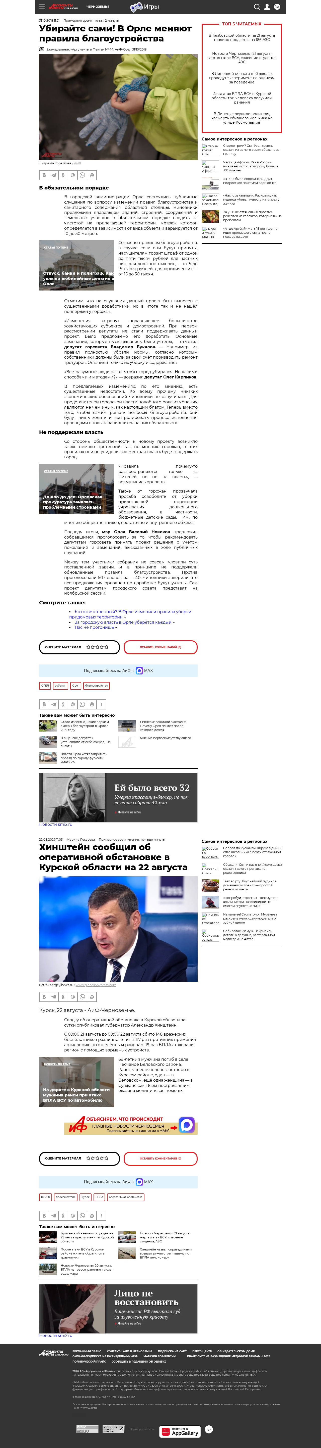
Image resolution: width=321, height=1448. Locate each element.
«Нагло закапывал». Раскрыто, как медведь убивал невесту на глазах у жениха (251, 199)
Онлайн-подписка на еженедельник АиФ (105, 1356)
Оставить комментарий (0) (160, 647)
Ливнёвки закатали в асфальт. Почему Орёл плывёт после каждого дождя (163, 726)
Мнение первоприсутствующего (165, 738)
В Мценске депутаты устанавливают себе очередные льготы (86, 742)
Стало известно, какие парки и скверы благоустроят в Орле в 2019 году (85, 726)
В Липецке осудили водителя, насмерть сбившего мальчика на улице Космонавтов (241, 118)
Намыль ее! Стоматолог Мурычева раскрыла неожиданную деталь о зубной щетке (250, 918)
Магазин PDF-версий (159, 1356)
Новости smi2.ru (55, 824)
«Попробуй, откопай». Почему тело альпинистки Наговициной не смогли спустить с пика (251, 902)
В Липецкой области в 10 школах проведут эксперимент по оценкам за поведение (242, 78)
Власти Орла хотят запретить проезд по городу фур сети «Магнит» (84, 758)
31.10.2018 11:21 (49, 20)
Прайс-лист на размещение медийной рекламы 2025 (228, 1356)
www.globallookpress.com (96, 985)
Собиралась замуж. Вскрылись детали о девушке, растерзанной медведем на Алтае (249, 935)
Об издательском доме (236, 1351)
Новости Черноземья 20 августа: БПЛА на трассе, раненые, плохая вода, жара (87, 1269)
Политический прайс (89, 1361)
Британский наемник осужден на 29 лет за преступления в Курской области (87, 1237)
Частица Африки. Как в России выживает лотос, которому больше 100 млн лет (250, 166)
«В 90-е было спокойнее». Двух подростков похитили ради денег (249, 181)
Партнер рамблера (142, 1429)
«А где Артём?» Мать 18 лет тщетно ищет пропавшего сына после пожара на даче (250, 232)
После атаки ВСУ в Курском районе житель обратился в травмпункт (83, 1253)
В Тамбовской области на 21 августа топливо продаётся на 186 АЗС (242, 37)
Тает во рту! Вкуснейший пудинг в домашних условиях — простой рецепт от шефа (250, 885)
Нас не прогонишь (94, 627)
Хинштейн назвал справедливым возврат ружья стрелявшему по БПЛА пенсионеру (166, 1253)
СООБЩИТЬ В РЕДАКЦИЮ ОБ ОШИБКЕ (139, 1361)
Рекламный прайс (86, 1351)
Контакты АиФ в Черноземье (129, 1351)
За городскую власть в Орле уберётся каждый (123, 622)
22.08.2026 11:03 (51, 839)
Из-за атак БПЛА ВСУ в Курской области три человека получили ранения (242, 98)
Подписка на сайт (172, 1351)
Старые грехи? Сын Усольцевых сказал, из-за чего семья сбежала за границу (251, 150)
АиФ (77, 163)
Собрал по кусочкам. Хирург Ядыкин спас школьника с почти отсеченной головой (252, 852)
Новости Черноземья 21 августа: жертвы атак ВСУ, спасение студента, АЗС (241, 58)
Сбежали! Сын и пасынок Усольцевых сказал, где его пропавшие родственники (252, 869)
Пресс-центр (202, 1351)
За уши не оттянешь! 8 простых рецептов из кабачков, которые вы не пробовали (252, 216)
